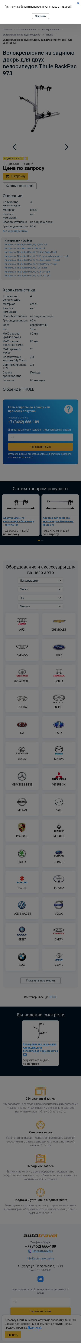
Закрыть (40, 16)
